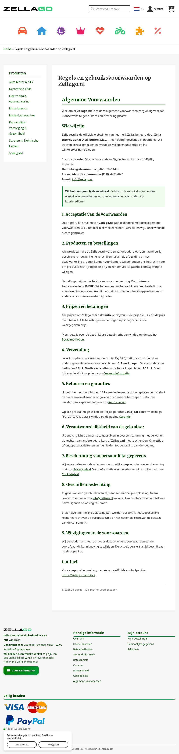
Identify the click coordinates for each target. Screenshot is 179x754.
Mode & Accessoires (22, 115)
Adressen (133, 649)
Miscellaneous (18, 108)
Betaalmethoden (73, 339)
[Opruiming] (158, 31)
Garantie (125, 417)
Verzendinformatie (116, 373)
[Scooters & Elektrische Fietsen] (120, 31)
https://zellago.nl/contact (78, 575)
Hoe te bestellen (82, 644)
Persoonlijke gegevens (141, 644)
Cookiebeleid (70, 474)
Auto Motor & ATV (21, 82)
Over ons (78, 638)
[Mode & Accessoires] (80, 31)
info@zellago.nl (82, 179)
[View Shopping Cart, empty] (171, 9)
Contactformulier (23, 670)
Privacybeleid (82, 469)
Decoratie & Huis (20, 89)
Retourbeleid (117, 402)
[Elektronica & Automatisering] (61, 31)
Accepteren (22, 744)
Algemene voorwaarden (87, 681)
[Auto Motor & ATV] (22, 31)
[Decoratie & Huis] (41, 31)
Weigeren (53, 744)
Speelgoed (16, 153)
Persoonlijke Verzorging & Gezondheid (18, 127)
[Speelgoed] (140, 31)
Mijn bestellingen (138, 638)
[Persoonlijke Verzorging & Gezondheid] (100, 31)
